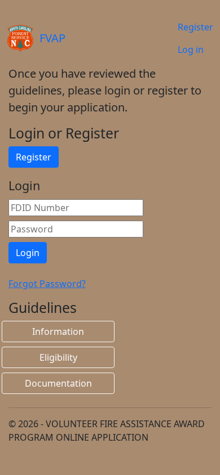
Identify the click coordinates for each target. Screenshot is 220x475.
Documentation (58, 383)
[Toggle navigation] (126, 38)
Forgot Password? (47, 283)
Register (195, 27)
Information (58, 331)
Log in (191, 49)
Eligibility (58, 357)
